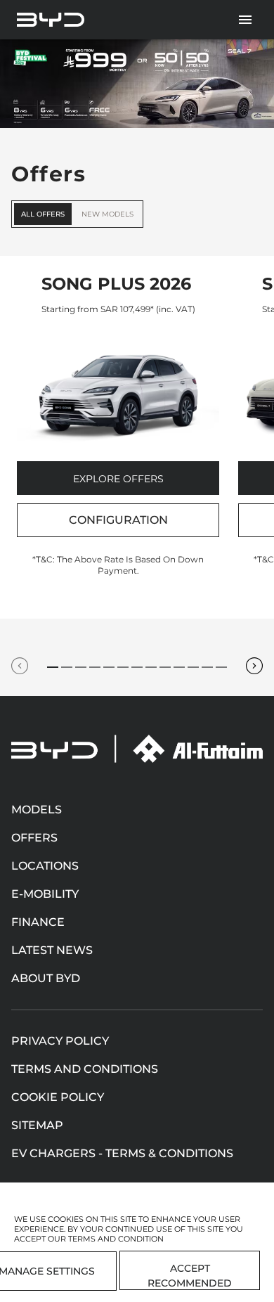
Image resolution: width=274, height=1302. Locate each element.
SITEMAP (37, 1125)
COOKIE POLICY (57, 1097)
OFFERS (34, 837)
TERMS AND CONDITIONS (84, 1069)
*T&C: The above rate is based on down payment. (118, 565)
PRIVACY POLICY (60, 1041)
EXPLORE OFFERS (118, 478)
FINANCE (38, 922)
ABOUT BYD (45, 978)
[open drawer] (245, 20)
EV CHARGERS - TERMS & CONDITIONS (122, 1153)
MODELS (36, 809)
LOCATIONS (45, 865)
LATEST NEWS (52, 950)
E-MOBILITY (45, 894)
